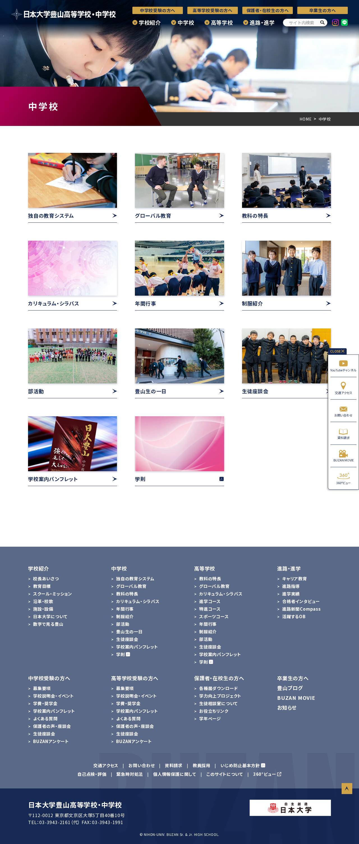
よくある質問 (45, 718)
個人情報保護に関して (174, 774)
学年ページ (210, 718)
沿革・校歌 (43, 601)
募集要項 (42, 688)
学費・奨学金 (45, 703)
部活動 (122, 624)
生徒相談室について (218, 703)
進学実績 (291, 594)
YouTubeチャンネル (343, 370)
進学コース (210, 601)
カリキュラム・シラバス (138, 601)
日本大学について (50, 616)
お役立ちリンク (213, 711)
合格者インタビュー (301, 601)
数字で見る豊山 (48, 624)
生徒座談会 (127, 639)
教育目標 (42, 586)
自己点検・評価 (92, 774)
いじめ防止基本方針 (240, 765)
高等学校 (222, 22)
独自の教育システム (135, 578)
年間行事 (125, 609)
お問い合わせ (343, 415)
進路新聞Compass (301, 609)
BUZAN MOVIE (343, 460)
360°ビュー (343, 482)
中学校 (186, 22)
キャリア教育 (294, 578)
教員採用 (201, 765)
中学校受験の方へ (157, 10)
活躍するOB (294, 616)
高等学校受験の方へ (213, 10)
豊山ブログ (290, 687)
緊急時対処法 (129, 774)
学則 (120, 654)
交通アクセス (343, 392)
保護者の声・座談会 (52, 726)
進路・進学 (262, 22)
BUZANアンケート (51, 741)
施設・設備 (43, 609)
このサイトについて (224, 774)
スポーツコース (214, 616)
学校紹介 (150, 22)
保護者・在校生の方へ (268, 10)
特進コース (210, 609)
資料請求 (343, 437)
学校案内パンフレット (137, 647)
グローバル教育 (131, 586)
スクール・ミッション (52, 594)
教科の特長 (127, 594)
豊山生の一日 (129, 631)
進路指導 (291, 586)
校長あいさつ (46, 578)
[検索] (322, 23)
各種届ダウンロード (218, 688)
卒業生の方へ (322, 10)
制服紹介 (125, 616)
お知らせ (287, 707)
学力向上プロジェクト (220, 696)
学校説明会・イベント (53, 696)
